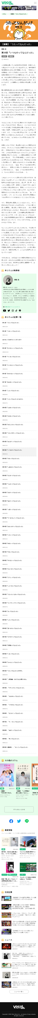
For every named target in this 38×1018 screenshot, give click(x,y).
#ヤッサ (21, 857)
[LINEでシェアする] (27, 821)
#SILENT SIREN (24, 795)
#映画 (13, 886)
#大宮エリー (29, 884)
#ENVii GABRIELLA (5, 795)
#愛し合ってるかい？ (6, 886)
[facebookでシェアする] (11, 821)
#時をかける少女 (20, 798)
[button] (37, 783)
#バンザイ (32, 855)
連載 (2, 788)
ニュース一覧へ (19, 991)
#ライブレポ (27, 857)
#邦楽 (5, 796)
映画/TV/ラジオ (12, 874)
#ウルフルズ (27, 855)
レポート (22, 849)
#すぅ (23, 796)
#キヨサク (30, 883)
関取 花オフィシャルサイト (12, 307)
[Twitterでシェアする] (19, 821)
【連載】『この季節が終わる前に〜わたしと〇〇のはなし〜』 (22, 793)
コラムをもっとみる (19, 809)
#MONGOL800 (23, 883)
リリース (4, 874)
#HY (28, 881)
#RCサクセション (10, 883)
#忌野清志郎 (4, 884)
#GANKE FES (23, 881)
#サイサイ (18, 796)
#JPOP (4, 56)
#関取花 (11, 56)
